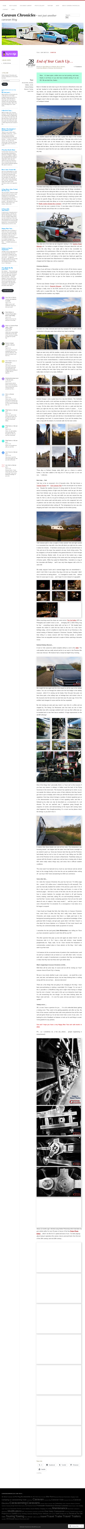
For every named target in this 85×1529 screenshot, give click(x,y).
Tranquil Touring (41, 485)
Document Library (26, 5)
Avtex (36, 1497)
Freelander (41, 1506)
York (32, 91)
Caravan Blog (47, 1500)
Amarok (54, 66)
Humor (70, 1505)
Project (4, 1513)
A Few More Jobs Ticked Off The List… (9, 190)
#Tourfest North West (8, 150)
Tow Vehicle (28, 1517)
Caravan (38, 1499)
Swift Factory (52, 1513)
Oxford (72, 1511)
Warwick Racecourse (21, 1519)
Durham (50, 68)
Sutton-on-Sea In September (7, 248)
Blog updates (61, 66)
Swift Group (60, 1513)
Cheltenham (58, 1503)
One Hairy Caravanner (54, 1511)
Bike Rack (50, 1497)
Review (9, 1513)
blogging (73, 1496)
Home (4, 5)
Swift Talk (66, 1513)
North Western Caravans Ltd (32, 1511)
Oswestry (67, 1511)
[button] (48, 342)
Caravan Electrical (68, 1500)
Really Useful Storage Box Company (50, 203)
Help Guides (13, 5)
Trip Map (50, 5)
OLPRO (42, 1511)
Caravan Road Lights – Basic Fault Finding (11, 327)
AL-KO (33, 1497)
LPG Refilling (48, 1508)
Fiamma (30, 1506)
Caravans (33, 1503)
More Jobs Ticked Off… (9, 169)
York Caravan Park (56, 485)
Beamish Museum (55, 286)
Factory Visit (24, 1505)
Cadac (77, 1496)
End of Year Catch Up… (55, 61)
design (13, 1506)
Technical (72, 1514)
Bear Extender (42, 1496)
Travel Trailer (55, 1516)
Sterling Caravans (27, 1513)
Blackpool (56, 1496)
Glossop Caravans (61, 1506)
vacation (4, 1519)
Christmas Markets (42, 68)
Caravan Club (57, 1500)
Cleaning (8, 1505)
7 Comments (78, 66)
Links (13, 9)
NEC (23, 1511)
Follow (5, 72)
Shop (57, 5)
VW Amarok (10, 1519)
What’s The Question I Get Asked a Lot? (9, 129)
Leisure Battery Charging (37, 1508)
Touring (31, 89)
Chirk (63, 1503)
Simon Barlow (47, 66)
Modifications (15, 1511)
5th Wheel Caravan (7, 1497)
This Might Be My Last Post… (7, 268)
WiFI (28, 1519)
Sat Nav (19, 1513)
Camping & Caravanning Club (14, 1500)
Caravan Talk (51, 1503)
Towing (19, 1516)
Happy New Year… (7, 228)
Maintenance (59, 1508)
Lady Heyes (5, 1508)
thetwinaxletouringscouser (12, 378)
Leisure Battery (25, 1508)
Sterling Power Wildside (40, 1513)
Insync (74, 1505)
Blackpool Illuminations (64, 1496)
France (34, 1506)
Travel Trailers (72, 1516)
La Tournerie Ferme (14, 1508)
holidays (27, 84)
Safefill (14, 1513)
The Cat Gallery (72, 620)
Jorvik (31, 84)
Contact (5, 9)
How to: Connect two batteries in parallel (10, 299)
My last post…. (6, 92)
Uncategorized (58, 68)
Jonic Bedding (79, 1505)
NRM (77, 648)
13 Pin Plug (17, 1497)
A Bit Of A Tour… (7, 110)
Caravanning (18, 1503)
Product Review (79, 1511)
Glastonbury (49, 1506)
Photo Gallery (39, 5)
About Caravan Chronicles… (71, 5)
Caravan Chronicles (18, 15)
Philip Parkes (8, 410)
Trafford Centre (36, 1516)
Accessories (25, 82)
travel (29, 91)
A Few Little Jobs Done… (6, 209)
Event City (18, 1506)
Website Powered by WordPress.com (30, 1527)
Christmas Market (69, 1503)
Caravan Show (44, 1503)
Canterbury (29, 1500)
